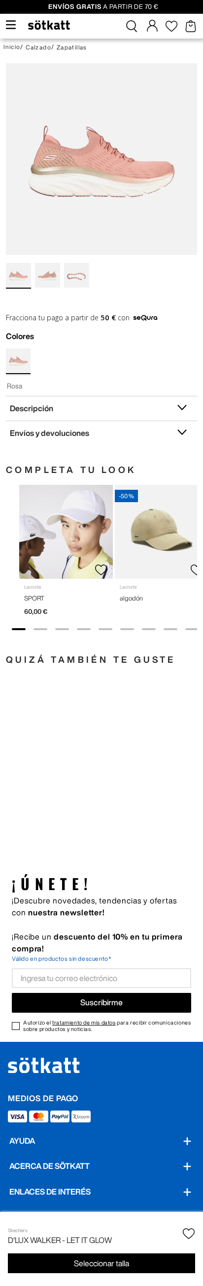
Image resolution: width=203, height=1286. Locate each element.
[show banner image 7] (149, 629)
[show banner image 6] (127, 629)
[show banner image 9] (192, 629)
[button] (131, 26)
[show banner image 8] (170, 629)
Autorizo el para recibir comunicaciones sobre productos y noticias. (107, 1025)
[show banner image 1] (19, 629)
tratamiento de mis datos (83, 1022)
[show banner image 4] (84, 629)
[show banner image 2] (40, 629)
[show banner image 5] (105, 629)
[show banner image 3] (62, 629)
